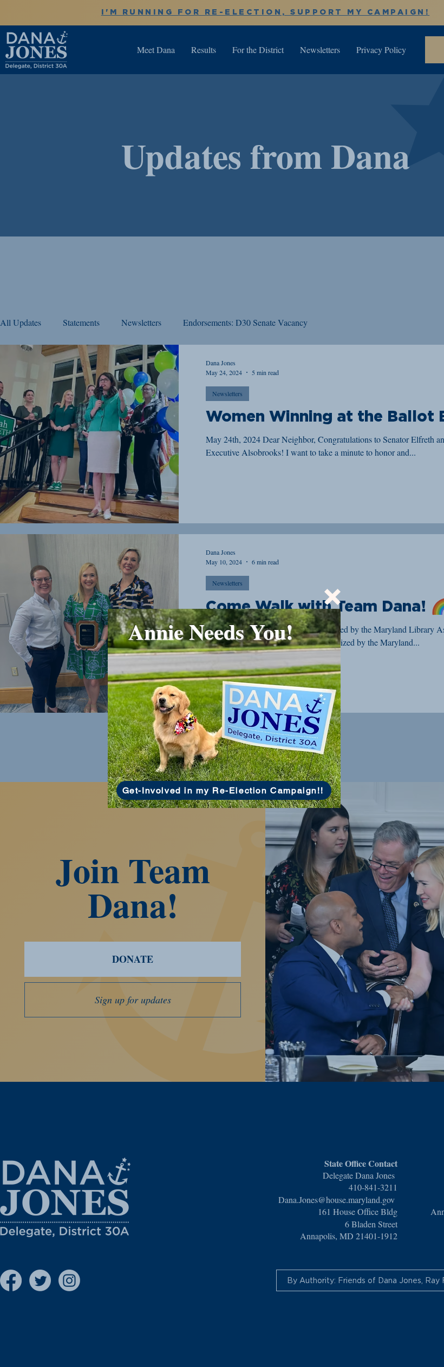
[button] (332, 597)
